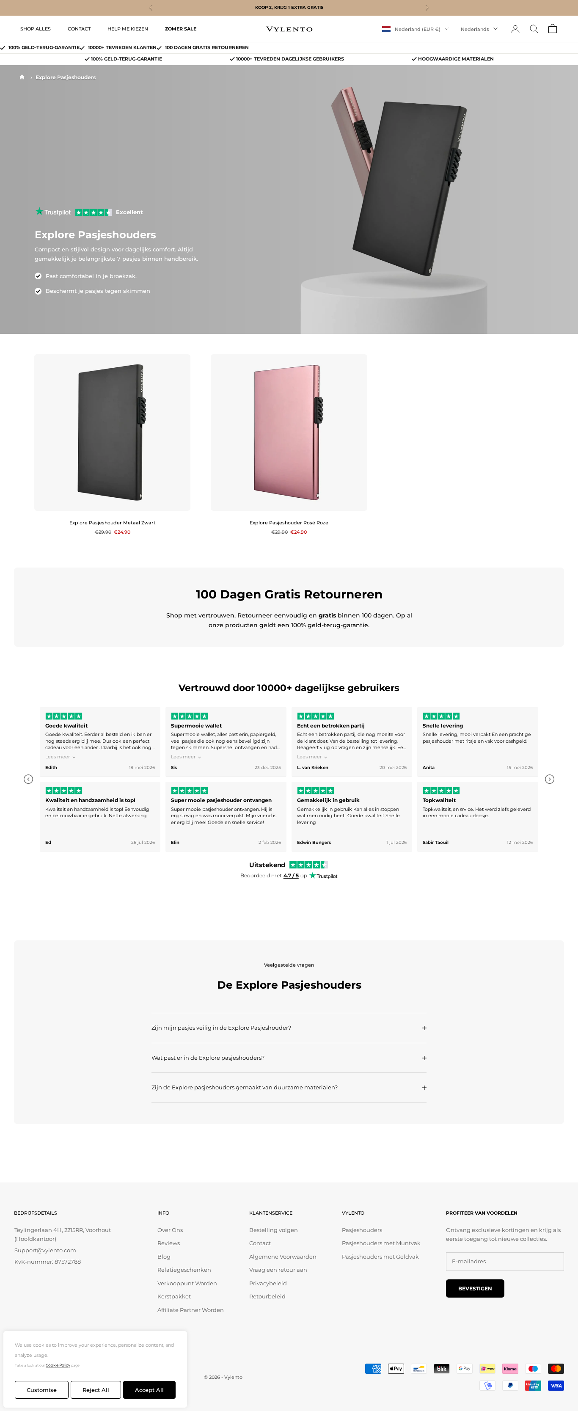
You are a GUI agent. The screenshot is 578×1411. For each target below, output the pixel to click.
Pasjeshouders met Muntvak (381, 1243)
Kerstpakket (174, 1296)
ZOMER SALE (180, 28)
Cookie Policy (58, 1365)
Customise (42, 1389)
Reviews (168, 1243)
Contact (260, 1243)
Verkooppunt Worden (187, 1283)
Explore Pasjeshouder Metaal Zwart (112, 523)
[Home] (22, 77)
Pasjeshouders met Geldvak (380, 1256)
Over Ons (170, 1229)
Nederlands (475, 29)
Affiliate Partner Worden (190, 1309)
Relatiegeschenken (184, 1269)
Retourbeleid (267, 1296)
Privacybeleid (268, 1283)
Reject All (96, 1389)
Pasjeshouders (362, 1229)
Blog (164, 1256)
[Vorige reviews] (28, 779)
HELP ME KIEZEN (127, 28)
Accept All (149, 1389)
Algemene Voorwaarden (283, 1256)
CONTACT (79, 28)
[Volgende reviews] (550, 779)
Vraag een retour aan (278, 1269)
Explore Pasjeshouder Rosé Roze (289, 523)
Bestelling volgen (273, 1229)
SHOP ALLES (35, 28)
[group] (289, 779)
